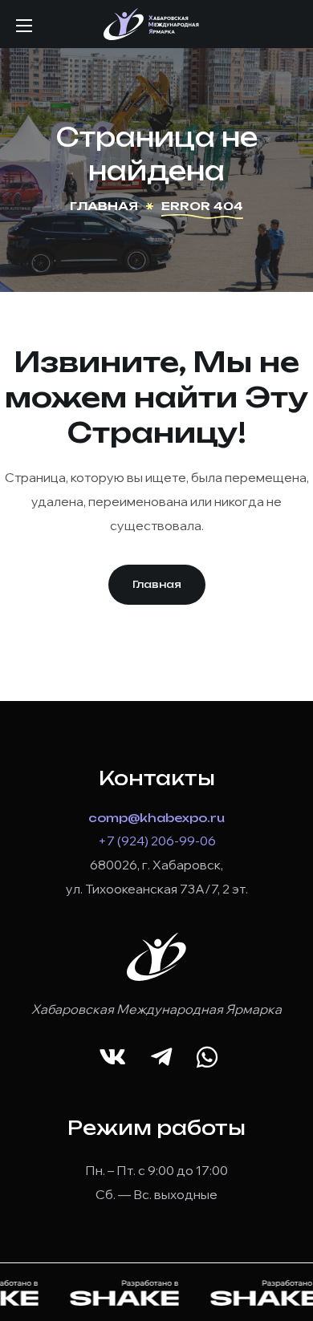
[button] (156, 585)
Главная (104, 206)
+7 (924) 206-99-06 (157, 841)
